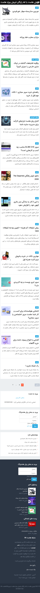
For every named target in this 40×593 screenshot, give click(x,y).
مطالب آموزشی (34, 117)
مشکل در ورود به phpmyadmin (29, 531)
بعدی (37, 385)
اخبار (37, 8)
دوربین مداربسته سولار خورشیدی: (25, 11)
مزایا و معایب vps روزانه (29, 37)
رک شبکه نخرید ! (32, 366)
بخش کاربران (20, 398)
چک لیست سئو (31, 569)
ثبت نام (29, 426)
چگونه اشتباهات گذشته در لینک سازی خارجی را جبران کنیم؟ (21, 446)
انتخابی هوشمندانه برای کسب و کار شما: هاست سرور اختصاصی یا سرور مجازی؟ (25, 314)
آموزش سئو (35, 60)
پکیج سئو (32, 565)
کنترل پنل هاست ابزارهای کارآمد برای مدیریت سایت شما (22, 453)
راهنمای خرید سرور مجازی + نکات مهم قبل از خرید (23, 449)
